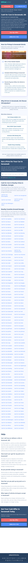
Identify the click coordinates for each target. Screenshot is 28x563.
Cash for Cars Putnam (19, 377)
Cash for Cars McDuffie (6, 351)
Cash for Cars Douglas (19, 283)
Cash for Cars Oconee (6, 365)
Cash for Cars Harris (6, 317)
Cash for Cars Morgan (6, 360)
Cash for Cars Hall (18, 311)
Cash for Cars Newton (19, 362)
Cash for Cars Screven (19, 382)
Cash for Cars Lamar (6, 334)
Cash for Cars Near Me (8, 9)
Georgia (15, 9)
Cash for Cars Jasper (19, 325)
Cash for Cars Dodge (6, 280)
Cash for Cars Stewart (19, 388)
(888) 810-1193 (11, 177)
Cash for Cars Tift (18, 399)
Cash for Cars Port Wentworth (18, 199)
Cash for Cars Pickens (6, 371)
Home (2, 9)
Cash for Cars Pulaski (6, 377)
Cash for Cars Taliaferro (6, 394)
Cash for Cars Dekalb (19, 277)
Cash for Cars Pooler (6, 199)
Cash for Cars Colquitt (6, 266)
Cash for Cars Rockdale (6, 382)
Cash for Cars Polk (18, 374)
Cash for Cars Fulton (6, 300)
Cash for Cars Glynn (18, 303)
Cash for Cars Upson (19, 411)
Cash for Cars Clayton (6, 260)
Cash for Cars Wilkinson (6, 428)
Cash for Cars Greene (6, 308)
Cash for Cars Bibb (18, 230)
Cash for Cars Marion (19, 348)
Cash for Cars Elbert (6, 288)
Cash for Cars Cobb (5, 263)
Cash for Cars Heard (6, 320)
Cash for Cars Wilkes (19, 425)
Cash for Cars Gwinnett (19, 308)
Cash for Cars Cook (5, 268)
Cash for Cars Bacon (6, 221)
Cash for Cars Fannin (19, 291)
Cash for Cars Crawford (6, 271)
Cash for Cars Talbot (19, 391)
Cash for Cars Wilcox (6, 425)
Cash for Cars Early (5, 286)
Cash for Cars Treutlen (6, 405)
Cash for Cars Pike (5, 374)
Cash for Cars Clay (18, 257)
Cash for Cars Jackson (6, 325)
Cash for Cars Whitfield (19, 422)
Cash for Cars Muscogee (7, 362)
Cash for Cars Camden (6, 244)
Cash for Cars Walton (19, 414)
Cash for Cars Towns (19, 402)
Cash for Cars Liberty (6, 340)
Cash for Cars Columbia (19, 266)
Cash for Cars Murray (19, 360)
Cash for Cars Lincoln (19, 340)
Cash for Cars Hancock (6, 314)
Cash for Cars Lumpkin (6, 345)
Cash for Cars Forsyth (6, 297)
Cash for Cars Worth (19, 428)
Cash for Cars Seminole (6, 385)
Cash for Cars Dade (5, 274)
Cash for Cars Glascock (6, 303)
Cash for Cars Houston (6, 323)
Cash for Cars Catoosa (19, 247)
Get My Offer (14, 32)
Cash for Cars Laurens (6, 337)
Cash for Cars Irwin (18, 323)
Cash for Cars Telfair (6, 397)
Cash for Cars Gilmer (19, 300)
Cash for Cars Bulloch (6, 238)
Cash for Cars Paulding (6, 368)
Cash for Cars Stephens (6, 388)
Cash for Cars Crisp (18, 271)
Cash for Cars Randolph (6, 379)
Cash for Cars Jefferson (19, 328)
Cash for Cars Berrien (6, 230)
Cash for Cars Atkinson (19, 219)
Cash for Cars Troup (19, 405)
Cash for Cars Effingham (19, 286)
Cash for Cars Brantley (19, 233)
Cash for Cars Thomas (6, 399)
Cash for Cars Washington (7, 419)
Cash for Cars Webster (6, 422)
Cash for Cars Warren (19, 417)
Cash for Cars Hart (18, 317)
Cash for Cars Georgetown (20, 195)
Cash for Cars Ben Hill (19, 227)
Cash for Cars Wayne (19, 419)
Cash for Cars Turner (6, 408)
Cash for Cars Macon (19, 345)
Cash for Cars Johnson (19, 331)
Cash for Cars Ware (5, 417)
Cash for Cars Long (5, 342)
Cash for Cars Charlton (6, 251)
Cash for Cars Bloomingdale (4, 195)
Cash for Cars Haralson (19, 314)
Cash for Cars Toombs (6, 402)
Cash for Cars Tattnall (19, 394)
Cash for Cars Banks (6, 224)
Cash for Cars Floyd (18, 294)
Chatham (20, 9)
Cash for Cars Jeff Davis (6, 328)
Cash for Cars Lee (18, 337)
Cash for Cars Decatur (6, 277)
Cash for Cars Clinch (19, 260)
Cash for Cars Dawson (19, 274)
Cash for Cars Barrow (19, 224)
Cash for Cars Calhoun (19, 241)
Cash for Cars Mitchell (6, 357)
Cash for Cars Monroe (19, 357)
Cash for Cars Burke (18, 238)
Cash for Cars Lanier (19, 334)
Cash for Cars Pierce (19, 371)
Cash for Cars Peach (19, 368)
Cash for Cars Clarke (6, 257)
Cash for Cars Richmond (19, 379)
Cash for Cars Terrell (19, 397)
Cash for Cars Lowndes (19, 342)
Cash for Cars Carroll (6, 247)
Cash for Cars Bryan (18, 236)
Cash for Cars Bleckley (6, 233)
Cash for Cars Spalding (19, 385)
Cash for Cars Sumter (6, 391)
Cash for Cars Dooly (18, 280)
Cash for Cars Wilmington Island (7, 204)
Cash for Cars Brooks (6, 236)
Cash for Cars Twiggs (19, 408)
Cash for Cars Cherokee (19, 254)
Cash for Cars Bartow (6, 227)
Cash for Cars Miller (18, 354)
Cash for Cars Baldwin (19, 221)
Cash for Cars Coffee (19, 263)
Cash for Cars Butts (5, 241)
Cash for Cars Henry (19, 320)
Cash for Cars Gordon (6, 305)
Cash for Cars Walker (6, 414)
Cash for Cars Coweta (19, 268)
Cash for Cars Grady (19, 305)
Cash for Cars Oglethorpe (20, 365)
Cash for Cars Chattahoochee (17, 251)
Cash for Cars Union (6, 411)
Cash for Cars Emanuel (19, 288)
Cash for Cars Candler (19, 244)
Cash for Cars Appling (6, 219)
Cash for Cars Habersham (7, 311)
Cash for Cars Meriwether (7, 354)
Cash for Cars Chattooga (7, 254)
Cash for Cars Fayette (6, 294)
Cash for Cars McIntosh (19, 351)
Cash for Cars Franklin (19, 297)
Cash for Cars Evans (5, 291)
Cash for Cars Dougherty (7, 283)
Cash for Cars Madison (6, 348)
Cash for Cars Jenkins (6, 331)
